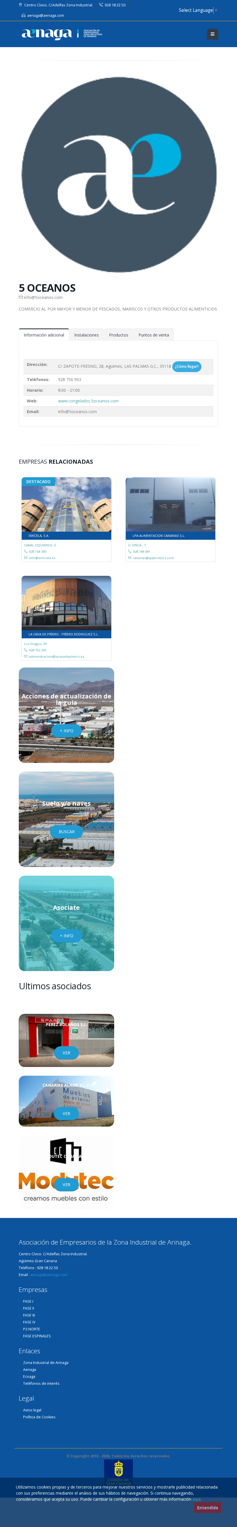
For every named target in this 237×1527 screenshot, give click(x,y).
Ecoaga (29, 1376)
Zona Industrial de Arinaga (45, 1362)
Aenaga (29, 1369)
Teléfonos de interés (41, 1383)
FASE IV (29, 1322)
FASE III (29, 1315)
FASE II (28, 1308)
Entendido (207, 1507)
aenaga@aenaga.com (45, 15)
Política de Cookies (39, 1417)
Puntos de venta (153, 335)
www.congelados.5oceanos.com (88, 401)
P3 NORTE (31, 1329)
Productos (118, 335)
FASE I (28, 1301)
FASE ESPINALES (37, 1336)
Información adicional (44, 335)
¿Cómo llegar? (187, 366)
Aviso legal (32, 1410)
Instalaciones (86, 335)
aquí (196, 1499)
